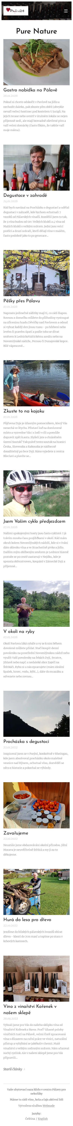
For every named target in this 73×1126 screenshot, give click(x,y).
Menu (66, 11)
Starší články (12, 1069)
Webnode (49, 1105)
